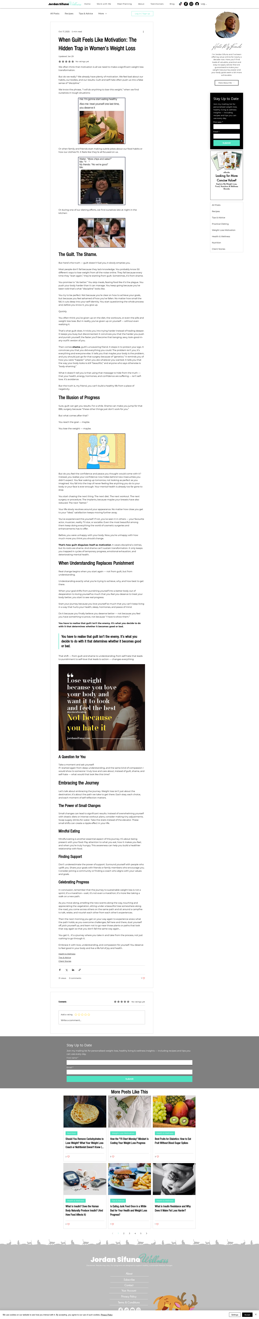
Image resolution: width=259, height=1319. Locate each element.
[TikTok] (126, 1310)
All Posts (54, 13)
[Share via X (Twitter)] (66, 970)
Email (216, 131)
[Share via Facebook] (60, 970)
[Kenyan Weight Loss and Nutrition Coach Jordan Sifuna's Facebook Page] (186, 4)
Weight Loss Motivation (123, 1133)
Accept (247, 1314)
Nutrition (71, 1133)
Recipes (69, 13)
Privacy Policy (107, 1314)
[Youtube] (132, 1310)
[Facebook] (120, 1310)
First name (218, 122)
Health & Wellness (67, 954)
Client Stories (65, 961)
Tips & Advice (86, 13)
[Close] (255, 1315)
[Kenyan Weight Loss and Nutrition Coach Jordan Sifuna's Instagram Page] (191, 4)
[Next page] (146, 1233)
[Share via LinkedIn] (73, 970)
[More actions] (143, 31)
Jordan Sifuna (58, 4)
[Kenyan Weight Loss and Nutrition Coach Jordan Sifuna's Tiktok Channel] (180, 4)
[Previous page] (112, 1233)
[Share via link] (79, 970)
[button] (105, 3)
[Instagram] (138, 1310)
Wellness (75, 4)
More (101, 13)
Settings (234, 1314)
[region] (226, 175)
